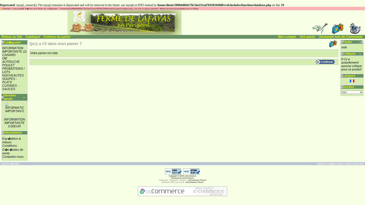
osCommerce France (197, 180)
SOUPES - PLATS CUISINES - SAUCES (10, 84)
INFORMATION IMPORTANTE (12, 50)
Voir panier (307, 36)
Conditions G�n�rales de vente (12, 149)
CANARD (9, 55)
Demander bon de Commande (341, 36)
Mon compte (287, 36)
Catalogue (32, 36)
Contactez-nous (13, 156)
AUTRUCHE (11, 61)
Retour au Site (12, 36)
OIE (4, 58)
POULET (8, 65)
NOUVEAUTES (13, 75)
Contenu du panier (57, 36)
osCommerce (190, 176)
